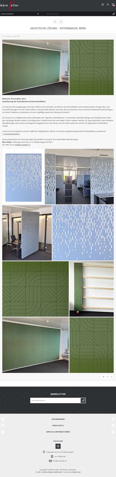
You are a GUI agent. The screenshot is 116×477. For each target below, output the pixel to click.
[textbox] (77, 14)
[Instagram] (58, 446)
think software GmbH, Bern (53, 472)
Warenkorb (112, 4)
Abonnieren (83, 400)
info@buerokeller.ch (22, 145)
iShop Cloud (76, 472)
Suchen (113, 14)
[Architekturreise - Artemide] (61, 21)
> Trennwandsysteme (10, 134)
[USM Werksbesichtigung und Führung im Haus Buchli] (55, 21)
